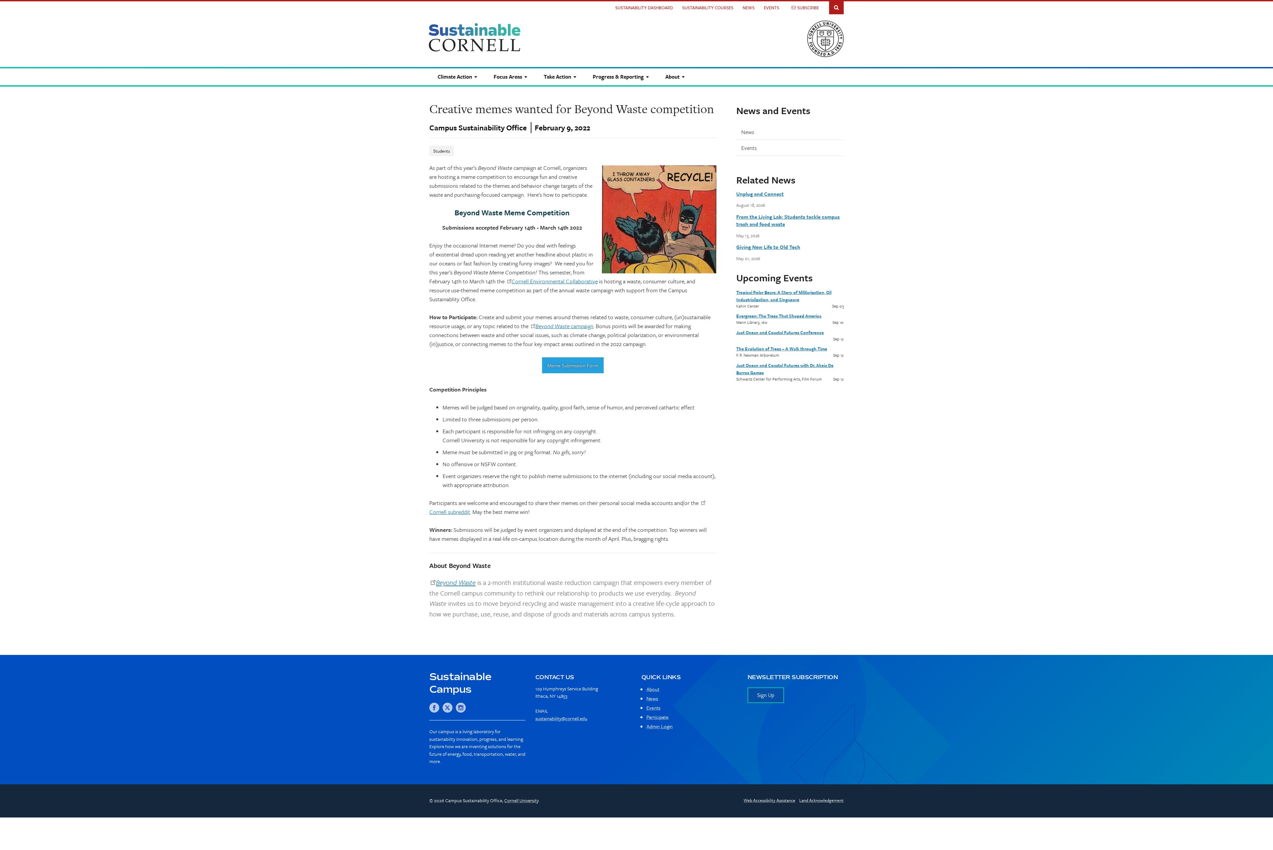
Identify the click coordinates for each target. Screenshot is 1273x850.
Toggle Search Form (836, 7)
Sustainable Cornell (474, 37)
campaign (564, 326)
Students (441, 151)
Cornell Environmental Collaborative (555, 281)
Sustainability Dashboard (644, 7)
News (749, 7)
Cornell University (521, 800)
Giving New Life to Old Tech (768, 246)
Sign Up (765, 695)
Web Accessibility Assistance (769, 800)
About (652, 689)
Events (771, 7)
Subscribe (808, 7)
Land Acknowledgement (821, 800)
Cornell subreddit (449, 512)
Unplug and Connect (760, 193)
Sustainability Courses (707, 7)
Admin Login (659, 726)
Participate (657, 717)
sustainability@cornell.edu (561, 718)
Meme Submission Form (572, 365)
